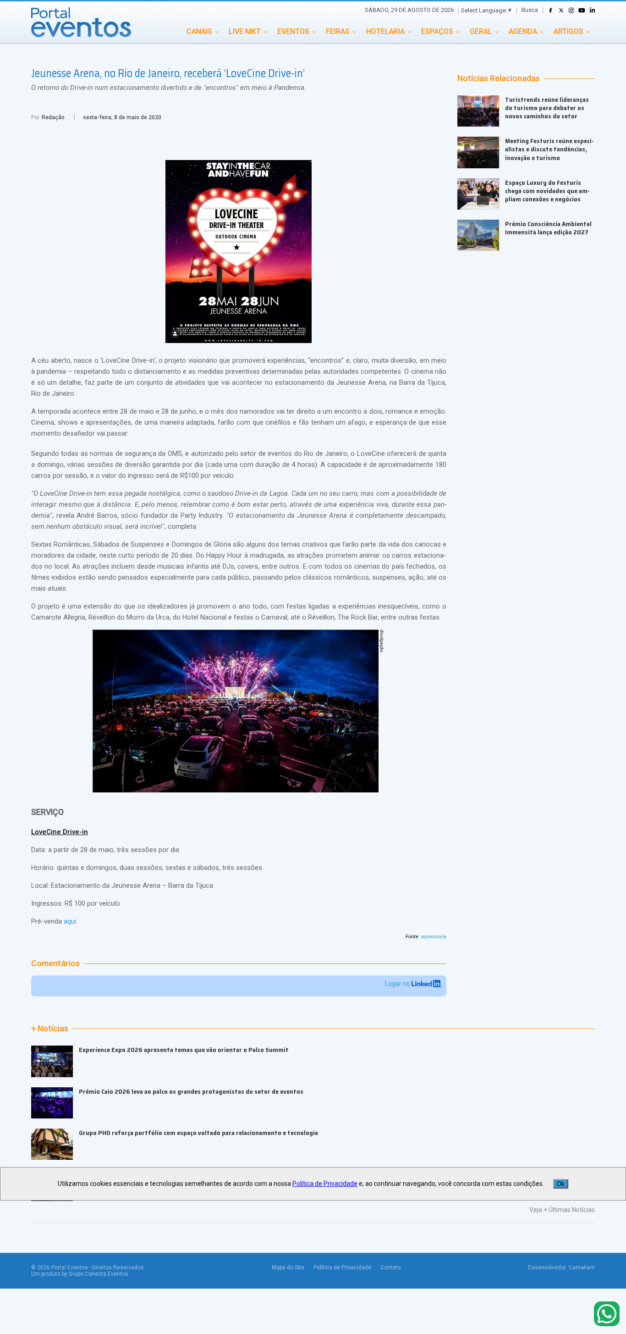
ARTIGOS (568, 31)
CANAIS (199, 31)
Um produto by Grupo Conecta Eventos (79, 1274)
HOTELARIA (385, 31)
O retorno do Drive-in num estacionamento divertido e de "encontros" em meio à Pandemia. (168, 87)
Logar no (398, 983)
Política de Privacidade (342, 1267)
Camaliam (582, 1267)
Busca (530, 9)
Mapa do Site (288, 1267)
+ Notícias (49, 1028)
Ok (561, 1183)
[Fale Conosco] (607, 1314)
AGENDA (523, 31)
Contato (390, 1267)
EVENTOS (293, 31)
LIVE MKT (245, 31)
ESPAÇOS (437, 31)
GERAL (481, 31)
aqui (70, 921)
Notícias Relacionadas (498, 78)
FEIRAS (338, 31)
